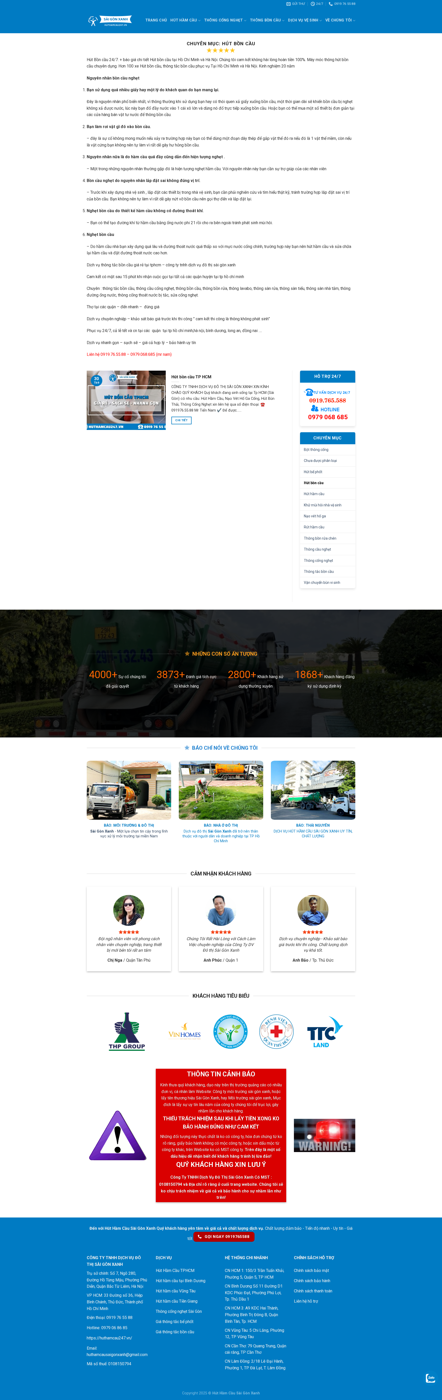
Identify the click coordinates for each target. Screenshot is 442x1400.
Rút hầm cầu (314, 527)
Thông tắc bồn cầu (319, 572)
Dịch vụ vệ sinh (303, 20)
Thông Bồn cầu (265, 20)
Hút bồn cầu (314, 483)
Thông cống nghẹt (223, 20)
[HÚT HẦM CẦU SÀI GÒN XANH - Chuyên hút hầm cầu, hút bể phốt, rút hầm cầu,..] (110, 21)
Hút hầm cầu (183, 20)
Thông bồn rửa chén (320, 538)
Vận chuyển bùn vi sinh (322, 583)
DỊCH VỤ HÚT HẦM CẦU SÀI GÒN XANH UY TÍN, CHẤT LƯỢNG (313, 833)
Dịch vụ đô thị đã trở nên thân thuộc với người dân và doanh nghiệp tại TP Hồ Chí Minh (221, 836)
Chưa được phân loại (320, 461)
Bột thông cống (316, 450)
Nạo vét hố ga (315, 516)
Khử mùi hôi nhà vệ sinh (322, 505)
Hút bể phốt (313, 472)
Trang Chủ (156, 20)
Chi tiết (181, 420)
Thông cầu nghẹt (317, 549)
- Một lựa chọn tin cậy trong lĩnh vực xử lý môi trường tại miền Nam (129, 833)
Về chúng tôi (338, 20)
